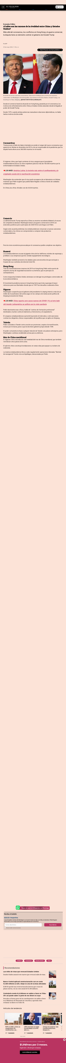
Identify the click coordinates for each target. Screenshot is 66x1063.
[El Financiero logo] (12, 7)
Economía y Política (9, 24)
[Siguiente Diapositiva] (61, 1024)
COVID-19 (19, 960)
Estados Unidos (40, 960)
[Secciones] (3, 7)
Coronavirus (28, 960)
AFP (6, 43)
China (49, 960)
